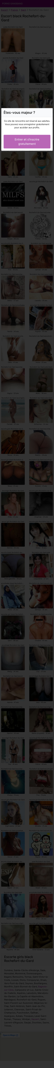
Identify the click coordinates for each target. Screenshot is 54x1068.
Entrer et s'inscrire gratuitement (27, 142)
